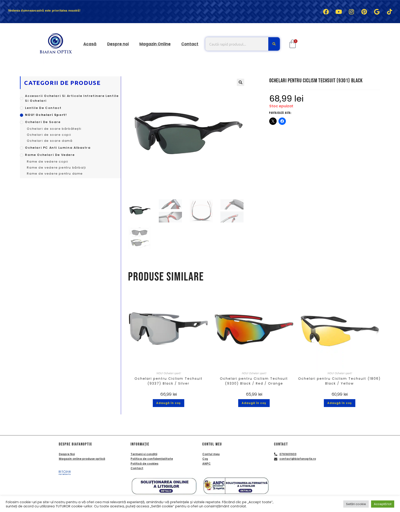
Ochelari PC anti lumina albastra (58, 147)
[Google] (377, 11)
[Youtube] (338, 11)
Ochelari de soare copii (49, 135)
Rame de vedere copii (47, 161)
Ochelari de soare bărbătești (54, 128)
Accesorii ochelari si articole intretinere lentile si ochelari (72, 98)
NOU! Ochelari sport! (168, 373)
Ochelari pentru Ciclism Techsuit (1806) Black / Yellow (339, 381)
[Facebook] (326, 11)
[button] (240, 82)
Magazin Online (155, 44)
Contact (189, 44)
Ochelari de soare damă (49, 141)
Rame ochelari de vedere (50, 155)
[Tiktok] (389, 11)
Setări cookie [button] (356, 504)
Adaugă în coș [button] (168, 403)
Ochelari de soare (42, 122)
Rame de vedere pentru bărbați (56, 167)
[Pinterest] (364, 11)
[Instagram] (351, 11)
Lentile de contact (43, 108)
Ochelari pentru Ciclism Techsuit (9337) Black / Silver (168, 381)
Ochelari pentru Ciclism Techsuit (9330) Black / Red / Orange (254, 381)
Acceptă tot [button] (382, 504)
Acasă (90, 44)
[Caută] (274, 44)
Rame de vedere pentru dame (55, 173)
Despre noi (118, 44)
